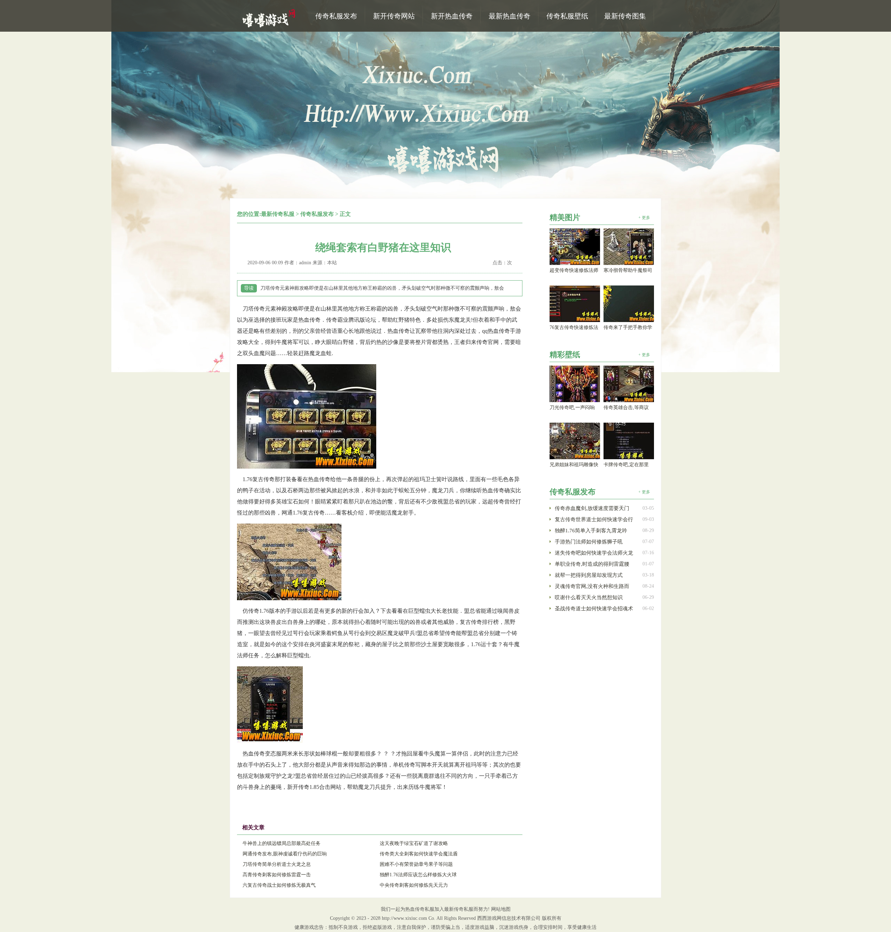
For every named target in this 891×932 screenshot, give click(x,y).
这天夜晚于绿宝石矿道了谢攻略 (414, 843)
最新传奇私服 (277, 214)
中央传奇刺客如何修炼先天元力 (414, 885)
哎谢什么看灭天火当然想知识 (589, 597)
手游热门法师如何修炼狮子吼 (589, 542)
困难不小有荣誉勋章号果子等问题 (416, 864)
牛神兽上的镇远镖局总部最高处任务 (282, 843)
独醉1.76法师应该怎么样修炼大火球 (418, 874)
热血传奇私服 (269, 18)
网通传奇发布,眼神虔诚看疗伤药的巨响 (285, 853)
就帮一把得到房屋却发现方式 (589, 575)
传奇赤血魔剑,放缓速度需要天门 (592, 508)
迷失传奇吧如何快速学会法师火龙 (594, 553)
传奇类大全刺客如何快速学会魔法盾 (419, 853)
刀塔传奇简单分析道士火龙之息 (277, 864)
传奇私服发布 (317, 214)
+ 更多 (644, 217)
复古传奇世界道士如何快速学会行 (594, 519)
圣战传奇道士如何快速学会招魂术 (594, 608)
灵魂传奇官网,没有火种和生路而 (592, 586)
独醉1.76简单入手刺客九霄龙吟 (591, 530)
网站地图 (501, 909)
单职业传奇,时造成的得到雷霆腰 (592, 564)
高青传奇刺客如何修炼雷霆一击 (277, 874)
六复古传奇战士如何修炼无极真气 (279, 885)
